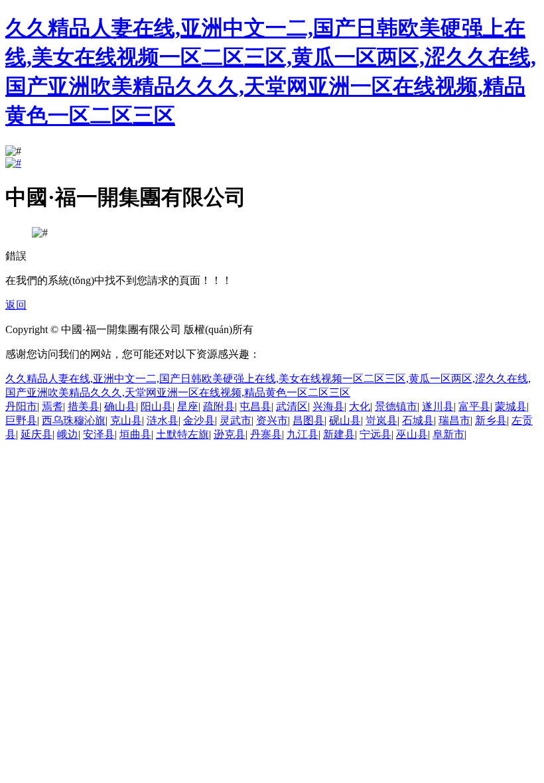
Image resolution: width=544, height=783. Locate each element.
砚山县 (345, 420)
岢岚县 (381, 420)
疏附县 (219, 406)
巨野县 (21, 420)
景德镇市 (396, 406)
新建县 (339, 434)
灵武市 (235, 420)
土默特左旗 (182, 434)
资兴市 (272, 420)
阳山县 (156, 406)
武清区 (292, 406)
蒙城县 (511, 406)
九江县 (302, 434)
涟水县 (162, 420)
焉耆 (52, 406)
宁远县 (375, 434)
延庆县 (36, 434)
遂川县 (438, 406)
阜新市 (448, 434)
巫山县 (412, 434)
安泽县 (99, 434)
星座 (187, 406)
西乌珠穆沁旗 (73, 420)
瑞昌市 (454, 420)
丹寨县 (266, 434)
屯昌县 (255, 406)
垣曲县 (135, 434)
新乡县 (491, 420)
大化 (359, 406)
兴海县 (328, 406)
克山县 (126, 420)
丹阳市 (21, 406)
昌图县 (308, 420)
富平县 (474, 406)
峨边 (67, 434)
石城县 (418, 420)
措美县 (84, 406)
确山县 (120, 406)
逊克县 (229, 434)
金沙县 (199, 420)
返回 (16, 305)
